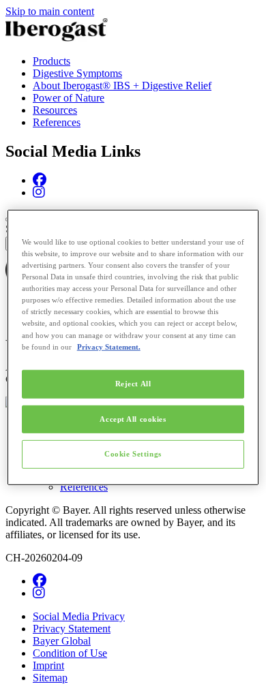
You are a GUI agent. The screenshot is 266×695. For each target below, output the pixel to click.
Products (51, 61)
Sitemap (50, 677)
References (56, 122)
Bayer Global (62, 641)
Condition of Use (70, 653)
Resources (55, 110)
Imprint (48, 665)
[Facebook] (39, 180)
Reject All (133, 383)
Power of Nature (68, 98)
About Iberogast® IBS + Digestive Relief (122, 85)
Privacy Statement (71, 628)
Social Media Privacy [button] (79, 616)
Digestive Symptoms (77, 73)
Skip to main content (49, 11)
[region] (133, 347)
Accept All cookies (133, 418)
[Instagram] (39, 192)
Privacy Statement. (109, 346)
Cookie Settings (133, 454)
